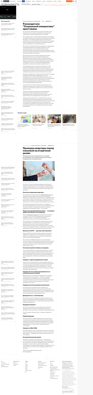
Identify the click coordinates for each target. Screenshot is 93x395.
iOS (50, 362)
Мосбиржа (72, 390)
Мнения (26, 369)
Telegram (14, 365)
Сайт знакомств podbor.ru (54, 375)
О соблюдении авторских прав (67, 363)
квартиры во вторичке (32, 214)
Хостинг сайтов (52, 371)
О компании (3, 362)
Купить (4, 16)
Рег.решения (52, 373)
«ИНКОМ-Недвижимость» (47, 194)
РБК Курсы (52, 377)
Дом (26, 371)
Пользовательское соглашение (67, 365)
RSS (38, 368)
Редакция (2, 365)
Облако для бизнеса (53, 368)
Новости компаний (28, 370)
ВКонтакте (15, 362)
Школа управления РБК (54, 378)
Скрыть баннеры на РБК (42, 362)
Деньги (26, 366)
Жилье (26, 362)
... (62, 1)
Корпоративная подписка (42, 365)
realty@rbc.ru (66, 387)
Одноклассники (16, 363)
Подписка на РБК (41, 363)
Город (26, 363)
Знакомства (52, 374)
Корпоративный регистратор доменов (55, 370)
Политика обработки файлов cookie (68, 368)
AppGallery (52, 365)
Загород (26, 365)
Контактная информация (5, 363)
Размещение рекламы (4, 366)
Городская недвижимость (28, 21)
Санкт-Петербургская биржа (67, 391)
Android (51, 363)
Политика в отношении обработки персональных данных (68, 367)
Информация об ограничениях (67, 362)
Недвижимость (10, 4)
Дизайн (26, 367)
